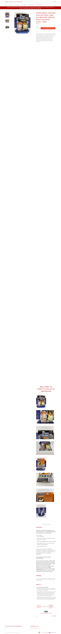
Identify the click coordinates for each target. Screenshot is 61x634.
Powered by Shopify (17, 632)
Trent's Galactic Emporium (14, 1)
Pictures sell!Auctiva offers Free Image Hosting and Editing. (42, 606)
